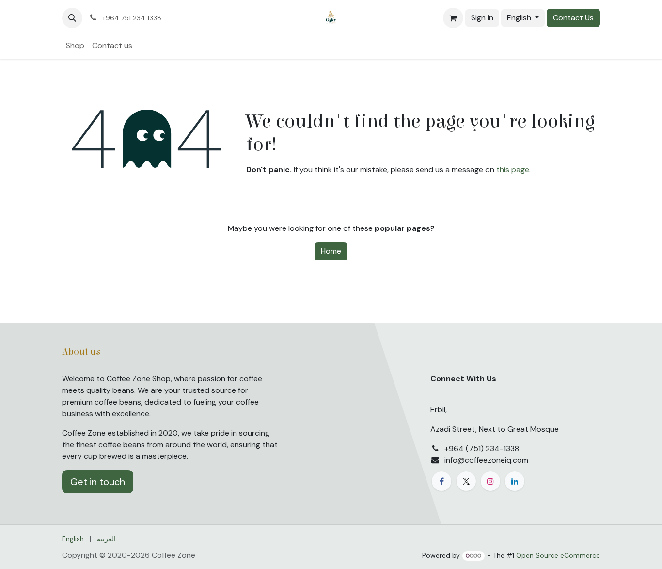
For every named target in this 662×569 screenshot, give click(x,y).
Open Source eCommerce (558, 555)
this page (512, 169)
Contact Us (573, 18)
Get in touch (97, 481)
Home (331, 251)
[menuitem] (75, 45)
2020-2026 (130, 555)
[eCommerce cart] (453, 18)
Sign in (482, 18)
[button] (72, 18)
